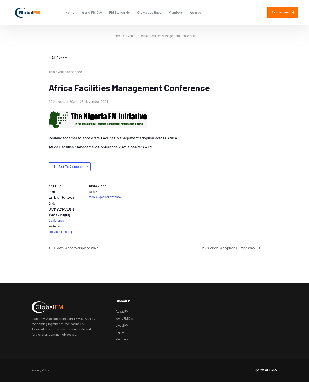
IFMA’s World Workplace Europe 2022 (227, 247)
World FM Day (91, 12)
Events (130, 36)
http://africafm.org (60, 232)
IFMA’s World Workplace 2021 (76, 247)
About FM (122, 311)
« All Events (58, 57)
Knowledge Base (149, 12)
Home (69, 12)
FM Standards (119, 12)
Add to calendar (70, 166)
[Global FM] (27, 13)
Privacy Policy (41, 370)
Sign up (120, 332)
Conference (56, 220)
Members (176, 12)
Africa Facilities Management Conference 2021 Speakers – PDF (102, 147)
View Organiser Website (105, 197)
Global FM (122, 325)
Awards (195, 12)
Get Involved (280, 12)
